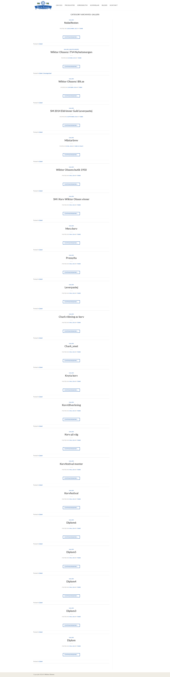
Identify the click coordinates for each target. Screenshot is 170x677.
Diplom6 (71, 522)
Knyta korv (71, 375)
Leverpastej (71, 287)
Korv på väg (71, 434)
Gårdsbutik (82, 5)
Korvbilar (94, 5)
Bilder (104, 5)
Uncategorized (74, 49)
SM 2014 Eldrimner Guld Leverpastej (71, 110)
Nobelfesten (71, 22)
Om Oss (59, 5)
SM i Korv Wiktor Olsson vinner (71, 199)
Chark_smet (71, 346)
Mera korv (71, 228)
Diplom (71, 640)
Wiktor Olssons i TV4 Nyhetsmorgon (71, 52)
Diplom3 (71, 610)
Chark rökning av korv (71, 316)
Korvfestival (71, 493)
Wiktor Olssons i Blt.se (71, 81)
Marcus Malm (79, 146)
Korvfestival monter (71, 463)
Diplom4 (71, 581)
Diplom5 (71, 552)
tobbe (81, 28)
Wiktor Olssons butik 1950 (71, 169)
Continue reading (71, 37)
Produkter (70, 5)
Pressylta (71, 257)
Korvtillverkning (71, 405)
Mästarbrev (71, 140)
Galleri (71, 20)
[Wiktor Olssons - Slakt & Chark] (43, 5)
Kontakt (114, 5)
